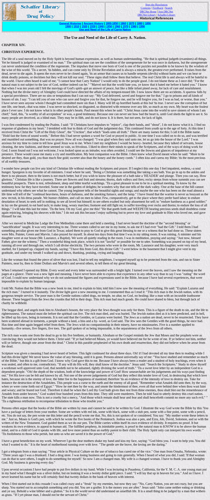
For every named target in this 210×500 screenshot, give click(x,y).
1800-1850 (112, 23)
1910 (76, 26)
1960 (117, 26)
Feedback (158, 7)
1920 (84, 26)
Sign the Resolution (156, 4)
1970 (125, 26)
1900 (68, 26)
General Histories (70, 23)
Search (168, 7)
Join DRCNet (165, 11)
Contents (146, 7)
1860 (123, 23)
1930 (93, 26)
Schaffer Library (167, 14)
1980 (134, 26)
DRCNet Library (147, 14)
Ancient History (93, 23)
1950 (109, 26)
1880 (140, 23)
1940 (101, 26)
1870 (131, 23)
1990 (142, 26)
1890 (148, 23)
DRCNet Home (148, 11)
